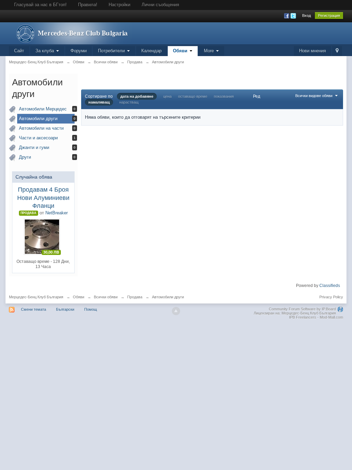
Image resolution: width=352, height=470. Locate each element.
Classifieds (329, 285)
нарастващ (129, 102)
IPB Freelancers (302, 317)
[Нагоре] (176, 311)
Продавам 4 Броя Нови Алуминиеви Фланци (43, 197)
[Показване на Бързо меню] (337, 51)
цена (167, 96)
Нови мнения (312, 50)
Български (65, 309)
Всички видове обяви (314, 96)
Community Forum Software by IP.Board (302, 309)
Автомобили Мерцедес (43, 108)
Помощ (90, 309)
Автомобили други (38, 118)
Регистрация (329, 15)
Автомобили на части (41, 128)
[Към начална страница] (70, 32)
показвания (224, 96)
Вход (306, 15)
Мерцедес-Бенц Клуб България (36, 297)
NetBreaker (56, 212)
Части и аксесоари (38, 137)
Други (25, 157)
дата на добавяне (136, 96)
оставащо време (192, 96)
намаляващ (99, 102)
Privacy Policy (331, 297)
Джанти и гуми (34, 147)
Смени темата (33, 309)
